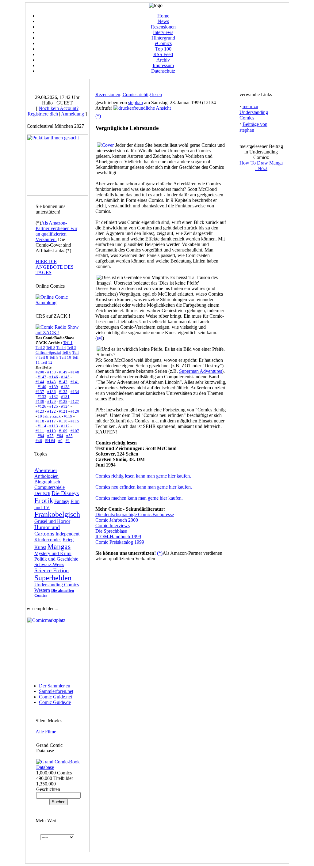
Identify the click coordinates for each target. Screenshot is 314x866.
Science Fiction (51, 570)
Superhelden (52, 578)
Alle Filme (46, 731)
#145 (65, 377)
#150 (51, 372)
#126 (42, 406)
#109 (63, 431)
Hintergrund (163, 37)
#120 (75, 411)
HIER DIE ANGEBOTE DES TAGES (55, 267)
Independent (67, 533)
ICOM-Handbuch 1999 (118, 536)
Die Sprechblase (111, 531)
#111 (40, 431)
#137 (40, 391)
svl (99, 338)
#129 (51, 401)
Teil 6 (66, 352)
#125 (53, 406)
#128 (63, 401)
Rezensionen (163, 26)
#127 (75, 401)
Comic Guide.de (55, 702)
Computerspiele (49, 487)
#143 (51, 382)
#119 (68, 416)
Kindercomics (47, 539)
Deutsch (42, 493)
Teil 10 (65, 357)
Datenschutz (163, 71)
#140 (42, 386)
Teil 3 (51, 347)
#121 (63, 411)
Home (163, 15)
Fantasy (61, 501)
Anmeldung (72, 113)
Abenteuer (45, 470)
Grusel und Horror (52, 521)
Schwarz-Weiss (49, 564)
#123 (40, 411)
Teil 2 (40, 347)
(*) (98, 116)
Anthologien (46, 476)
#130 (40, 401)
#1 (68, 440)
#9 (60, 440)
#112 (65, 426)
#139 (53, 386)
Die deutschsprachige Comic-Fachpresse (134, 514)
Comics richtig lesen (142, 94)
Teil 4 (61, 347)
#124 (65, 406)
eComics (163, 43)
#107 (75, 431)
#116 (63, 421)
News (163, 21)
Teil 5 (71, 347)
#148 (75, 372)
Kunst (40, 547)
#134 (75, 391)
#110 (51, 431)
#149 (63, 372)
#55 (69, 435)
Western (42, 590)
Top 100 (163, 48)
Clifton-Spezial (48, 352)
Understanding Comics (56, 584)
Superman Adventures (200, 371)
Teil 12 (46, 362)
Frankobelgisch (57, 514)
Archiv (163, 59)
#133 (42, 396)
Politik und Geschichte (56, 559)
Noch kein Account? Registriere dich (53, 111)
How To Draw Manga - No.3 (261, 165)
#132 (53, 396)
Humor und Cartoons (47, 530)
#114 (42, 426)
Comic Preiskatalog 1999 (119, 542)
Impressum (163, 65)
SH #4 (50, 440)
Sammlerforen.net (56, 691)
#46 (39, 440)
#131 (65, 396)
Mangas (59, 546)
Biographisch (47, 481)
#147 (42, 377)
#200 (40, 372)
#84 (41, 435)
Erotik (43, 501)
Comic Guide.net (55, 696)
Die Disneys (65, 493)
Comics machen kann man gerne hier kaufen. (139, 498)
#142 (63, 382)
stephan (135, 102)
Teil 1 (68, 342)
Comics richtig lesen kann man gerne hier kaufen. (143, 475)
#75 (50, 435)
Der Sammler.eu (54, 685)
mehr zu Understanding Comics (253, 112)
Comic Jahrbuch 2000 (116, 520)
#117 (51, 421)
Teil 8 (43, 357)
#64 (60, 435)
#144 (40, 382)
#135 (63, 391)
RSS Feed (163, 54)
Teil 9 (54, 357)
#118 (40, 421)
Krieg (68, 539)
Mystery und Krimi (52, 553)
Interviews (163, 32)
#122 (51, 411)
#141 (75, 382)
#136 (51, 391)
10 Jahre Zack (49, 416)
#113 (53, 426)
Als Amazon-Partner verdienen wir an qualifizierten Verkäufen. (56, 231)
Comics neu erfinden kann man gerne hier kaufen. (143, 487)
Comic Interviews (112, 525)
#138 (65, 386)
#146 (53, 377)
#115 (75, 421)
